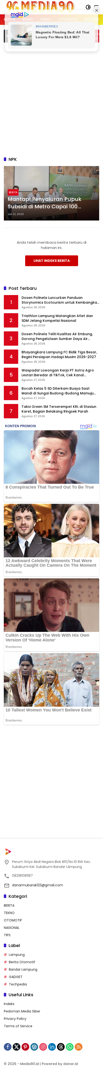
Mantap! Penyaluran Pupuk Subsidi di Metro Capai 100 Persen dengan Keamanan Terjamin (44, 203)
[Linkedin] (52, 1047)
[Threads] (61, 1047)
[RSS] (78, 1047)
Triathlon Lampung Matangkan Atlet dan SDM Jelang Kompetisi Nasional (57, 318)
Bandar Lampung (23, 969)
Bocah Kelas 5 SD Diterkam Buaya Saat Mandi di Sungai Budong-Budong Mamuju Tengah (58, 391)
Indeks (9, 1003)
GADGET (16, 976)
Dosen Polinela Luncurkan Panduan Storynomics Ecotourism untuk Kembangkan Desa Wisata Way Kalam (60, 300)
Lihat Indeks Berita (52, 260)
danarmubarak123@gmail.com (37, 885)
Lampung (17, 954)
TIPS (7, 935)
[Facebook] (7, 1047)
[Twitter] (16, 1047)
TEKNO (9, 912)
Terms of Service (18, 1026)
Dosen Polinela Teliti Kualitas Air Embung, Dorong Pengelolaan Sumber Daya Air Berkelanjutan (57, 336)
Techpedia (18, 984)
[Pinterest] (25, 1047)
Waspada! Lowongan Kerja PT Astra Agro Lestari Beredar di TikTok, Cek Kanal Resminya (58, 372)
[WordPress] (34, 1047)
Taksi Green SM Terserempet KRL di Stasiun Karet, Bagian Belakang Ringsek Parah (59, 409)
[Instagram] (43, 1047)
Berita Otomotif (22, 962)
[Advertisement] (51, 98)
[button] (88, 7)
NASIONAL (11, 927)
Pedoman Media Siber (22, 1011)
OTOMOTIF (13, 920)
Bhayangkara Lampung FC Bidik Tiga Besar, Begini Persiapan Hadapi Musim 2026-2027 (59, 354)
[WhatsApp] (70, 1047)
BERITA (13, 192)
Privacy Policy (15, 1018)
